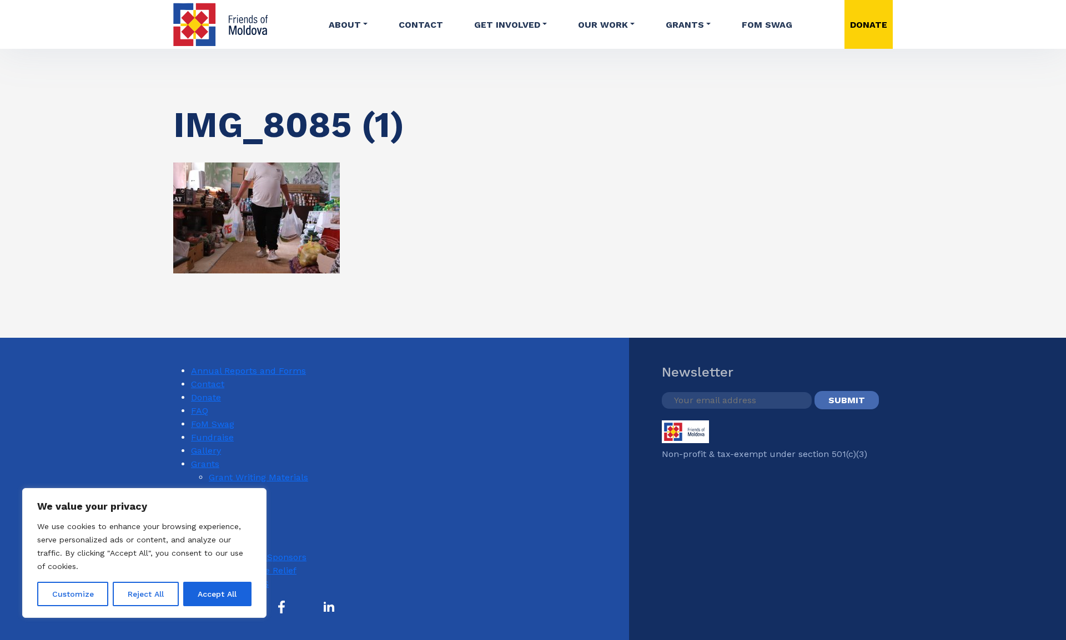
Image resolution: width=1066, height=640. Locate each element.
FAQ (199, 410)
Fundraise (212, 437)
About (345, 24)
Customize (73, 594)
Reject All (146, 594)
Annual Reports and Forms (248, 370)
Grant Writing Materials (258, 477)
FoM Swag (767, 24)
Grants (685, 24)
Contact (421, 24)
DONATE (868, 24)
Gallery (206, 450)
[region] (144, 553)
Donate (206, 397)
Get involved (507, 24)
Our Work (603, 24)
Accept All (217, 594)
